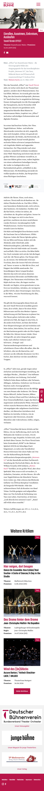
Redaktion (4, 780)
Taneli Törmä (34, 85)
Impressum (29, 780)
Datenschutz (37, 780)
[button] (4, 52)
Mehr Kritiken (22, 691)
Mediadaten (20, 780)
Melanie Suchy (14, 80)
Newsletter (12, 780)
